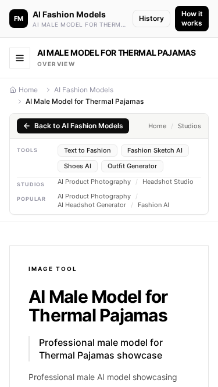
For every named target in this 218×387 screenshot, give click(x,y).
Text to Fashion (87, 150)
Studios (189, 126)
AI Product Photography (94, 182)
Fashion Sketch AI (155, 150)
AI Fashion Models (83, 89)
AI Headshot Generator (92, 205)
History (151, 18)
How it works (192, 18)
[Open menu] (19, 58)
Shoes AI (77, 166)
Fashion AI (153, 205)
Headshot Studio (168, 182)
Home (28, 89)
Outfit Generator (132, 166)
